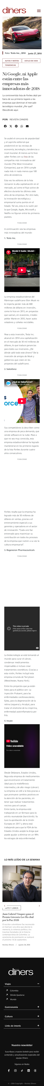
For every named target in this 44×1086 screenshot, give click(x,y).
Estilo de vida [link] (31, 60)
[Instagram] (15, 1070)
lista (26, 156)
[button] (5, 126)
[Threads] (35, 1070)
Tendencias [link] (10, 65)
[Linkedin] (28, 1070)
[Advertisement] (22, 484)
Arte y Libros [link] (11, 907)
